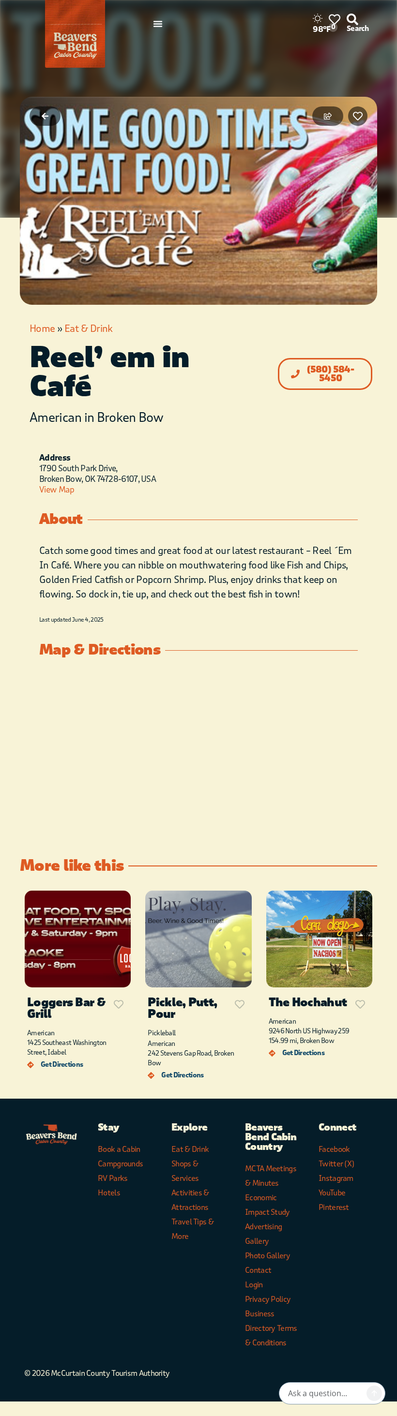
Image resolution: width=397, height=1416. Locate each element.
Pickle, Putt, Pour (182, 1008)
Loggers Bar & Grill (66, 1008)
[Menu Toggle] (158, 24)
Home (42, 329)
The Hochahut (308, 1002)
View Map (56, 490)
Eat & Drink (88, 329)
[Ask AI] (374, 1393)
